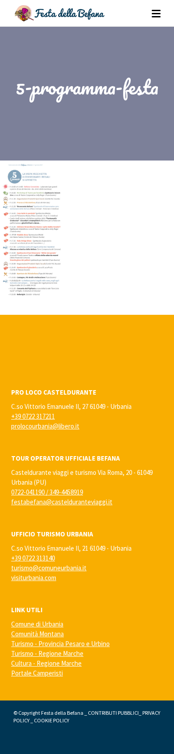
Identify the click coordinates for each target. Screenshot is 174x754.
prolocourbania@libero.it (45, 426)
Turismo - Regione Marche (47, 653)
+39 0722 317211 (33, 416)
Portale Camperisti (37, 673)
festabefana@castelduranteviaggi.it (61, 502)
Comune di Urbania (37, 624)
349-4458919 (66, 492)
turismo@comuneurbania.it (49, 568)
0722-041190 (28, 492)
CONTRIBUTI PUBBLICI (113, 712)
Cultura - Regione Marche (46, 663)
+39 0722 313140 (33, 558)
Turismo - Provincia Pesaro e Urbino (60, 643)
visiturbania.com (33, 577)
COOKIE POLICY (51, 720)
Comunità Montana (37, 634)
